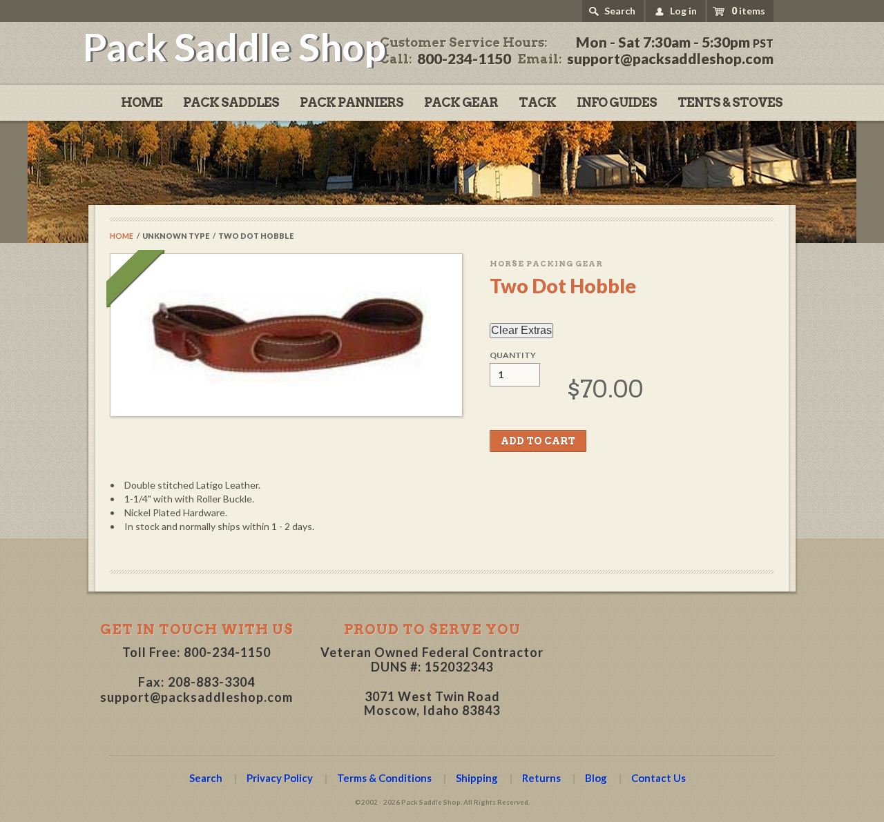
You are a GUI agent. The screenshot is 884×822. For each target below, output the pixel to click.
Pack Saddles (231, 102)
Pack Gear (461, 102)
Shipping (477, 778)
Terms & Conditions (384, 778)
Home (141, 102)
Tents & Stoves (730, 102)
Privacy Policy (280, 778)
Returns (541, 778)
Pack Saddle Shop (234, 46)
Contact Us (658, 778)
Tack (537, 102)
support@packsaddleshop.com (196, 697)
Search (619, 11)
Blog (596, 778)
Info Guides (617, 102)
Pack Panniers (351, 102)
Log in (683, 11)
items (748, 11)
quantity (513, 355)
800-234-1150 (227, 652)
